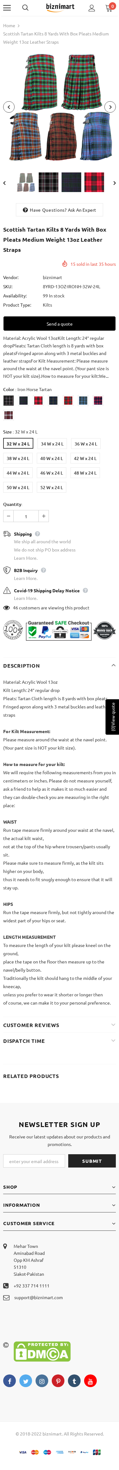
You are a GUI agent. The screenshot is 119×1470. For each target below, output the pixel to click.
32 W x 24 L (18, 443)
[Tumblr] (74, 1380)
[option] (59, 107)
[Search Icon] (31, 8)
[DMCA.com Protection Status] (42, 1351)
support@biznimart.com (38, 1297)
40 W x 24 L (51, 458)
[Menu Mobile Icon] (7, 8)
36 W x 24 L (86, 444)
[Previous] (9, 107)
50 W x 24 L (18, 487)
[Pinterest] (58, 1380)
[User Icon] (92, 8)
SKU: (7, 286)
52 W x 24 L (51, 487)
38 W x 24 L (18, 458)
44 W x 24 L (18, 473)
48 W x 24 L (85, 473)
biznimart (52, 277)
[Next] (110, 107)
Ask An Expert (82, 210)
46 (15, 607)
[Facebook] (9, 1380)
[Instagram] (42, 1380)
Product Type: (17, 305)
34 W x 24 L (52, 444)
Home (9, 25)
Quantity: (13, 504)
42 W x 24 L (85, 458)
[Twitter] (25, 1380)
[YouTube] (90, 1380)
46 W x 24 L (51, 473)
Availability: (15, 295)
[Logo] (60, 7)
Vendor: (10, 277)
